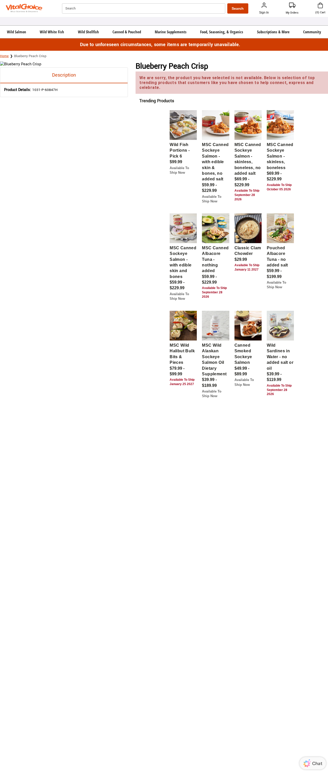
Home (4, 56)
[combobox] (144, 8)
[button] (16, 32)
